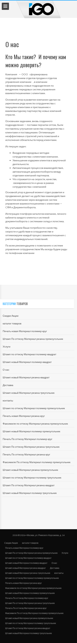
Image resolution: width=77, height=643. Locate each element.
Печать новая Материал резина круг (24, 415)
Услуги (6, 346)
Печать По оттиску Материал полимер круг (27, 438)
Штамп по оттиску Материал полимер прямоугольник (34, 408)
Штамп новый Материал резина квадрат (26, 377)
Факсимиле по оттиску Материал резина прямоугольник (35, 423)
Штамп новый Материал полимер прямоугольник (31, 431)
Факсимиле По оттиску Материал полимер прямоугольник (36, 462)
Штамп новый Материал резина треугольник (28, 392)
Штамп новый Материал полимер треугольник (30, 492)
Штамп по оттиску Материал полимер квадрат (29, 354)
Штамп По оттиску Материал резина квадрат (28, 485)
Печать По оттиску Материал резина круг (26, 454)
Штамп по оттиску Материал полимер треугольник (32, 477)
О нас (6, 369)
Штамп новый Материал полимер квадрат (27, 361)
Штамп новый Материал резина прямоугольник (30, 469)
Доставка (8, 385)
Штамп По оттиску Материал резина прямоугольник (33, 338)
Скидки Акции (10, 315)
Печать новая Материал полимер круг (25, 331)
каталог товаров (12, 323)
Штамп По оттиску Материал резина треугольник (31, 446)
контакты (8, 400)
